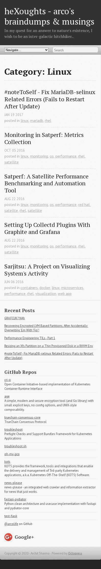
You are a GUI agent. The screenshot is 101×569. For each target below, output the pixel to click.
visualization (45, 293)
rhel (48, 120)
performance (65, 156)
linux (24, 120)
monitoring (39, 156)
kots (7, 462)
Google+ (24, 537)
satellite (11, 162)
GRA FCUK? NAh (14, 318)
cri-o (7, 380)
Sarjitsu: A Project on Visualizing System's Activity (47, 270)
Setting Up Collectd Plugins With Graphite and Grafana (48, 228)
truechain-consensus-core (22, 417)
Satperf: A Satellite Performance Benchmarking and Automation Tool (47, 183)
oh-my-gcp (12, 454)
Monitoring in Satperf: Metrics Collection (44, 138)
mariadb (36, 120)
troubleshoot (13, 429)
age (7, 396)
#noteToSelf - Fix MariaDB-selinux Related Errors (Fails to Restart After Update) (50, 99)
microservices (72, 287)
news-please (13, 483)
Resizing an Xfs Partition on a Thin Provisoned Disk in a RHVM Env (48, 346)
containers (29, 287)
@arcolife (11, 524)
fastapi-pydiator (15, 499)
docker (44, 287)
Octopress (75, 553)
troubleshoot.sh (15, 446)
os (52, 156)
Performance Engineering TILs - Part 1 (29, 338)
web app (65, 293)
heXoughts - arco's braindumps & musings (49, 16)
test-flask (10, 516)
